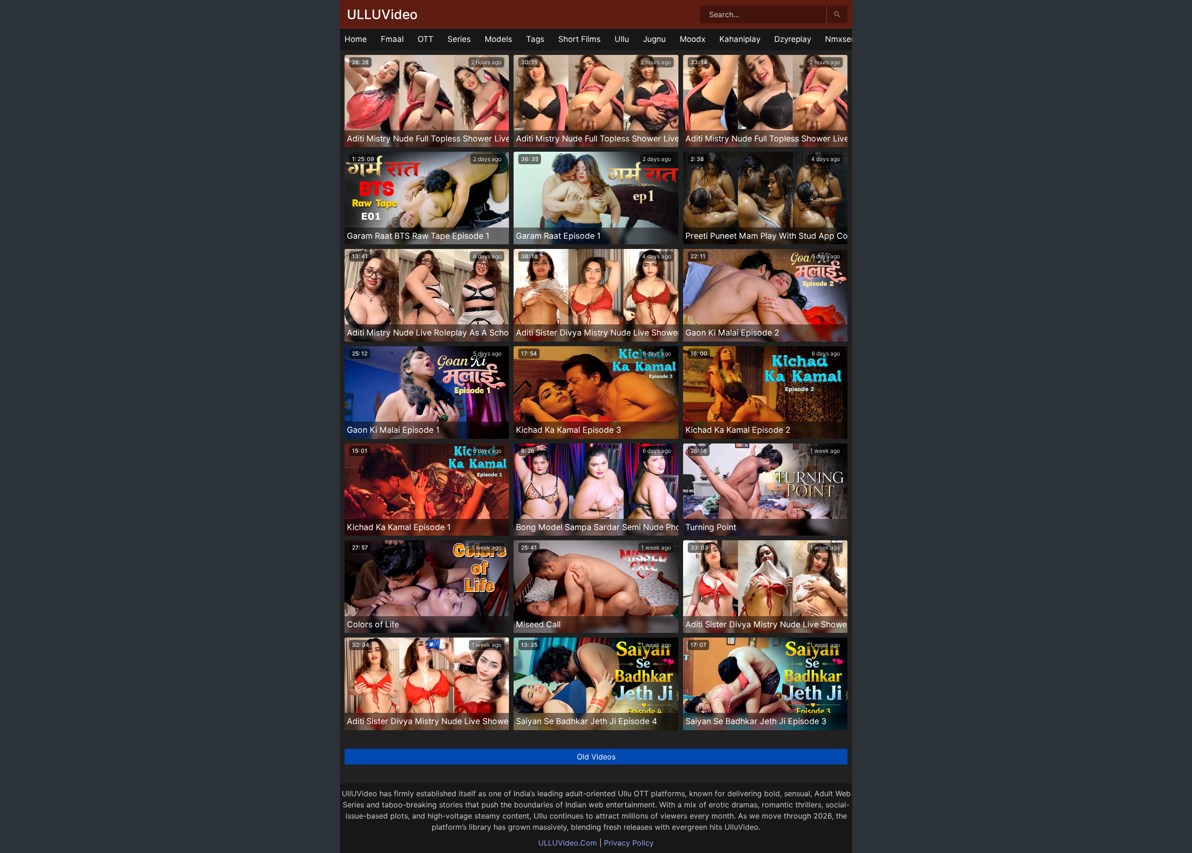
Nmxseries (845, 39)
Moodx (692, 39)
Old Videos (596, 756)
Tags (535, 39)
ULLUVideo (382, 14)
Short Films (579, 39)
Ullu (622, 39)
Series (459, 39)
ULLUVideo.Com (567, 842)
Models (498, 39)
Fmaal (392, 39)
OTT (425, 39)
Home (356, 39)
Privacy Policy (629, 842)
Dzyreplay (792, 39)
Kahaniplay (739, 39)
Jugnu (654, 39)
